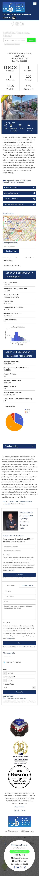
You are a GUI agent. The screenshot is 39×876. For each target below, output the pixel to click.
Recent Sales (24, 522)
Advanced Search (13, 44)
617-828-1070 (27, 516)
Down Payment (9, 677)
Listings (11, 501)
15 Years (17, 662)
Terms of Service (30, 646)
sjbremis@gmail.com (20, 858)
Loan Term (7, 657)
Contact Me (24, 525)
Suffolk (22, 501)
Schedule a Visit (27, 585)
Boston (29, 501)
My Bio (22, 528)
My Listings (24, 519)
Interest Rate (8, 684)
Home (5, 501)
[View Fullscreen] (5, 225)
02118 (7, 504)
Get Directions (11, 251)
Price (5, 669)
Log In (23, 810)
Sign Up (17, 810)
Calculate (19, 692)
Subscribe (19, 575)
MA (17, 501)
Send (19, 643)
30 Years (8, 662)
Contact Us (11, 585)
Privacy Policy (10, 570)
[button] (31, 40)
